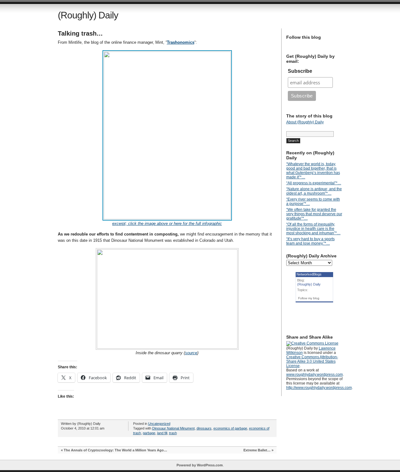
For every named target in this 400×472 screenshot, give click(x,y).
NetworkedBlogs (309, 274)
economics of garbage (230, 428)
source (191, 352)
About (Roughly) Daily (305, 122)
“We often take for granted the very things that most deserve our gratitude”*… (314, 214)
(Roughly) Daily (88, 15)
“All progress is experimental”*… (313, 183)
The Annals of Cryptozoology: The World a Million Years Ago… (115, 450)
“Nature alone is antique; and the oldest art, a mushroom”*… (314, 191)
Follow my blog (308, 298)
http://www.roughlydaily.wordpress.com (319, 387)
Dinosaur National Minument (173, 428)
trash (173, 433)
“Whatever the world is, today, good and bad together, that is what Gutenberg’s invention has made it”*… (313, 170)
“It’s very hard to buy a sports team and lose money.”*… (310, 241)
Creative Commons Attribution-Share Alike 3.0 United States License (312, 361)
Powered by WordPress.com (200, 465)
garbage (149, 433)
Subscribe (300, 71)
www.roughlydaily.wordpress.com (314, 374)
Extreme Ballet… (257, 450)
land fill (162, 433)
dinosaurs (204, 428)
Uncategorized (159, 423)
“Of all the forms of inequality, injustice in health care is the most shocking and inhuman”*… (313, 228)
